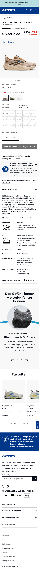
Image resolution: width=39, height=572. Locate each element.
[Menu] (35, 10)
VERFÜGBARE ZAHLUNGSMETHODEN (18, 491)
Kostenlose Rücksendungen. (22, 446)
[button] (19, 58)
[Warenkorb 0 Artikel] (31, 10)
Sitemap (4, 552)
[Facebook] (8, 486)
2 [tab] (15, 423)
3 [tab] (16, 423)
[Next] (26, 360)
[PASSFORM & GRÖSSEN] (19, 511)
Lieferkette (5, 535)
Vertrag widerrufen (8, 560)
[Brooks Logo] (19, 456)
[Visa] (5, 495)
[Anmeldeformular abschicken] (34, 478)
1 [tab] (14, 423)
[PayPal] (20, 495)
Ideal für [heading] (5, 218)
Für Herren (15, 22)
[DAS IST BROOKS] (19, 524)
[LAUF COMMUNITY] (19, 504)
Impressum (5, 540)
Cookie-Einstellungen (8, 556)
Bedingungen (6, 544)
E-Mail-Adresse (7, 475)
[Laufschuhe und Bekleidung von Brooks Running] (8, 10)
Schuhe (27, 22)
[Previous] (12, 360)
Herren (19, 4)
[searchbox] (21, 18)
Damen (31, 2)
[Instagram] (3, 486)
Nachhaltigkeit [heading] (7, 269)
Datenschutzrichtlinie (8, 548)
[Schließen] (36, 3)
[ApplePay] (27, 495)
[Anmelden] (26, 10)
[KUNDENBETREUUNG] (19, 517)
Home (5, 22)
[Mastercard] (12, 495)
